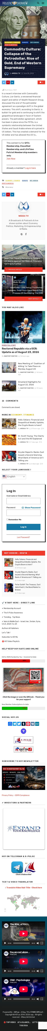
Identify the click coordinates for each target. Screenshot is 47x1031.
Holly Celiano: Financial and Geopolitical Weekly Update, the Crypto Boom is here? (31, 422)
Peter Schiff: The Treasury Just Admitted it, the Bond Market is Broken (27, 587)
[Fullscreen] (42, 943)
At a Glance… (24, 1022)
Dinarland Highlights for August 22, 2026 (29, 383)
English (11, 476)
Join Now (11, 159)
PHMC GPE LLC (37, 1012)
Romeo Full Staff (9, 345)
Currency (10, 187)
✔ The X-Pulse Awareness (12, 613)
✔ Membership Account (11, 608)
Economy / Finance (12, 42)
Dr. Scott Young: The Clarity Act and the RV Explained (31, 437)
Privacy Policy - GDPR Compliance (15, 795)
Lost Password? (23, 537)
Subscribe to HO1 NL (10, 637)
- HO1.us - (17, 1012)
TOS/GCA (23, 1026)
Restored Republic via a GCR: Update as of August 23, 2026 (20, 350)
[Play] (5, 943)
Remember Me (14, 520)
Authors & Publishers (10, 628)
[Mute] (38, 943)
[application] (23, 933)
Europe (25, 42)
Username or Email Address (19, 496)
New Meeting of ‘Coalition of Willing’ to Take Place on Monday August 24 (31, 366)
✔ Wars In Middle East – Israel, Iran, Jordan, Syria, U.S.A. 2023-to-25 (21, 622)
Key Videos (34, 42)
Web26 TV (16, 73)
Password (11, 508)
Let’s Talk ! (6, 633)
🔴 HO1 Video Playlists (11, 641)
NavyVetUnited (10, 356)
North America (11, 45)
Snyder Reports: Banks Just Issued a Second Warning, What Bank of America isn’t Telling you (31, 456)
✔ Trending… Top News (11, 617)
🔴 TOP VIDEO (10, 1022)
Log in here (30, 168)
